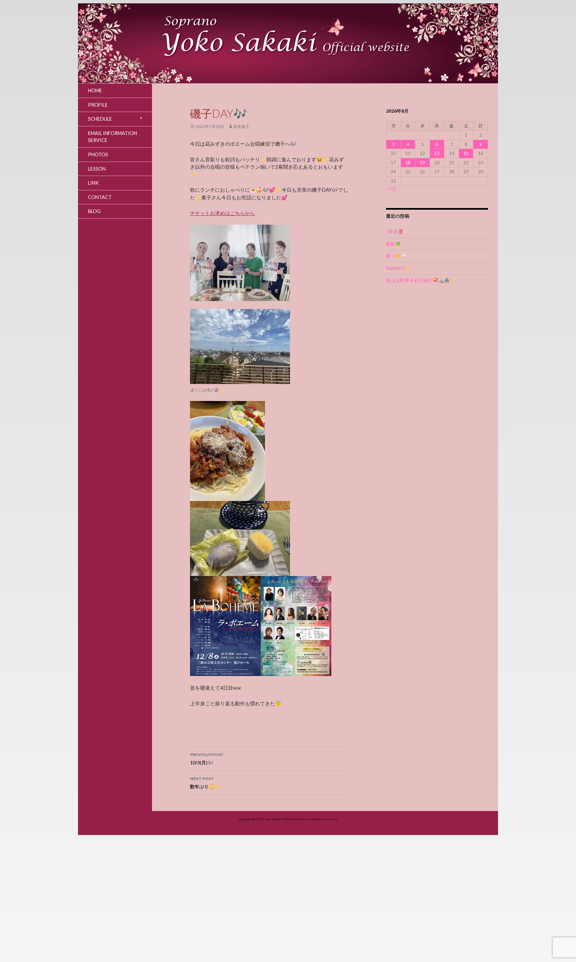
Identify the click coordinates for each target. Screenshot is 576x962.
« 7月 (391, 189)
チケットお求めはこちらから (222, 213)
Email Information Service (112, 136)
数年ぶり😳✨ (205, 782)
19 (422, 162)
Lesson (97, 169)
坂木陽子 (241, 126)
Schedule (100, 119)
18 (408, 162)
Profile (98, 105)
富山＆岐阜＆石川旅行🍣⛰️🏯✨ (420, 280)
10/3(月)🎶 (207, 758)
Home (95, 90)
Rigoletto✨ (398, 268)
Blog (94, 211)
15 (466, 153)
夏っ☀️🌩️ (396, 256)
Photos (98, 154)
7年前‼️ (395, 231)
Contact (100, 197)
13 (437, 153)
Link (93, 183)
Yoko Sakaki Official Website (285, 819)
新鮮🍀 (393, 244)
